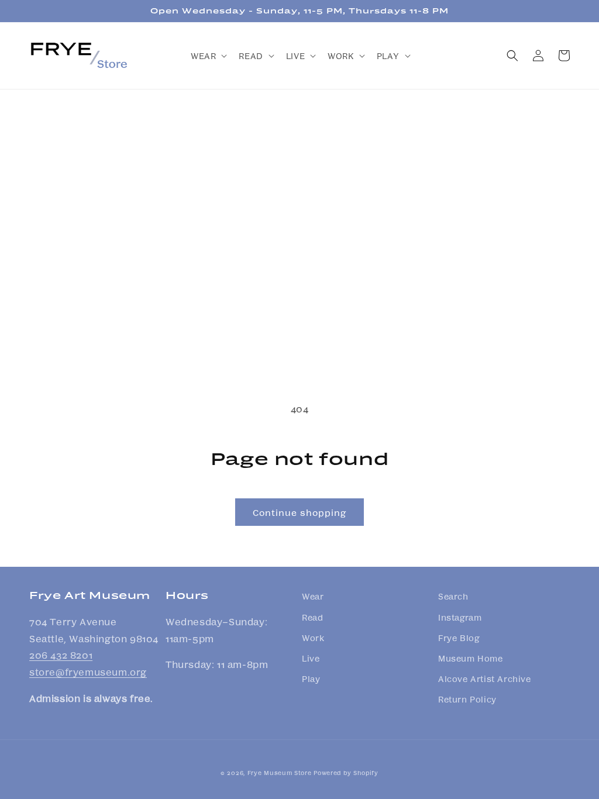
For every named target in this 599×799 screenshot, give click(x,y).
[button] (208, 55)
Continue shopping (299, 512)
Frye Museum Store (279, 772)
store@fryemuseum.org (88, 671)
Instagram (459, 617)
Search (453, 596)
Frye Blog (458, 637)
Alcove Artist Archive (484, 678)
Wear (312, 596)
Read (312, 617)
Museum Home (470, 658)
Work (313, 637)
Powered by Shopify (346, 772)
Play (311, 678)
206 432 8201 (60, 654)
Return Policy (467, 699)
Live (310, 658)
